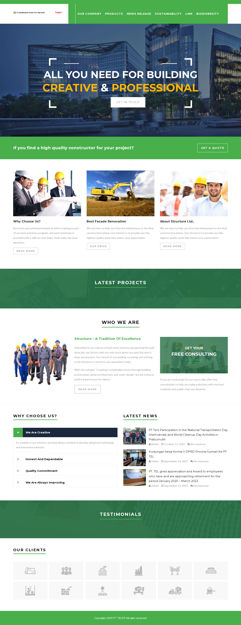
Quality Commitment (41, 471)
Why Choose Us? (26, 221)
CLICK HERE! (194, 360)
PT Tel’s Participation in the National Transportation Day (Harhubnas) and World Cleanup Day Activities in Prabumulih (188, 434)
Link (189, 13)
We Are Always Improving (45, 482)
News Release (139, 13)
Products (114, 13)
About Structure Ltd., (177, 221)
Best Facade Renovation (106, 221)
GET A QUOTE (212, 148)
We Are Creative (38, 432)
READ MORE (25, 250)
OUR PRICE (98, 246)
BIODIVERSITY (207, 13)
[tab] (65, 432)
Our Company (89, 13)
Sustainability (168, 13)
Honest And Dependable (44, 459)
